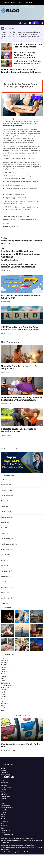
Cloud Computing (6, 495)
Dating (3, 506)
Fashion (3, 522)
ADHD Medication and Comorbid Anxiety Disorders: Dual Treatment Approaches (20, 328)
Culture (3, 501)
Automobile (4, 485)
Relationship (5, 576)
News (3, 565)
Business (4, 490)
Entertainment (5, 517)
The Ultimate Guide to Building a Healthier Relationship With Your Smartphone (25, 56)
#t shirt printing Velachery (16, 34)
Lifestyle (3, 555)
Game (3, 533)
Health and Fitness (7, 544)
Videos (3, 603)
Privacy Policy (5, 775)
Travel (3, 592)
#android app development (16, 32)
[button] (4, 738)
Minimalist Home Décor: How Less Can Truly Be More (28, 45)
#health (4, 32)
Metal (3, 560)
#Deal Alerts (12, 36)
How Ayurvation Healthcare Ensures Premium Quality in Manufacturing (19, 265)
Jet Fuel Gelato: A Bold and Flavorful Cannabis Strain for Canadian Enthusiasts (21, 70)
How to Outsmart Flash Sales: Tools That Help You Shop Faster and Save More (20, 720)
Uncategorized (5, 598)
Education (4, 512)
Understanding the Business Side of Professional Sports (27, 62)
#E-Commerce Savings (24, 36)
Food (2, 528)
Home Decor (5, 549)
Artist (3, 479)
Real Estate (4, 571)
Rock (2, 582)
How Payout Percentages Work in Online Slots (15, 852)
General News (5, 539)
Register (4, 770)
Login (3, 768)
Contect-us (4, 772)
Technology (4, 587)
